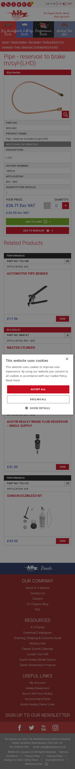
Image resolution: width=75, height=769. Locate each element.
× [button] (66, 358)
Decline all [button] (38, 399)
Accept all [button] (38, 389)
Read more (13, 380)
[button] (37, 408)
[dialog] (37, 384)
